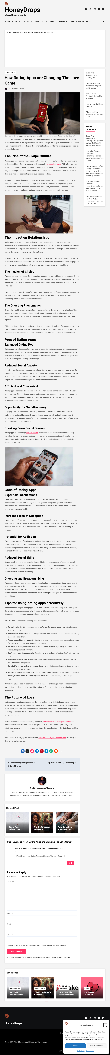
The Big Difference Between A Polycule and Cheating (42, 830)
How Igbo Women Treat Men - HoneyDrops (92, 153)
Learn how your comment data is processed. (54, 957)
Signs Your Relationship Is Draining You (15, 829)
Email (9, 924)
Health (86, 988)
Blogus (32, 1042)
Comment (11, 881)
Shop (37, 21)
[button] (105, 1025)
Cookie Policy (81, 1051)
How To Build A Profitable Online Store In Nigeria (94, 96)
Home (7, 21)
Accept (75, 1046)
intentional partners (53, 164)
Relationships (10, 72)
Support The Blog (48, 21)
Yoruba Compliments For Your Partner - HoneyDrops (94, 199)
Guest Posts (64, 988)
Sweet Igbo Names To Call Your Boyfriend (94, 188)
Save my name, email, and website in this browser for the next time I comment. (38, 945)
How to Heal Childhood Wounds (89, 994)
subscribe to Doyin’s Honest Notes (52, 738)
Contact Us (27, 21)
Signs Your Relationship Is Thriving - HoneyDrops (94, 138)
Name (10, 914)
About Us (16, 21)
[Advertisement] (55, 50)
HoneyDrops (22, 10)
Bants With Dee (77, 21)
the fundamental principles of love (57, 721)
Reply (71, 863)
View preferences (97, 1046)
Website (10, 935)
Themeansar (41, 1042)
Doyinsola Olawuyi (17, 89)
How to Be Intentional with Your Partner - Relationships (37, 848)
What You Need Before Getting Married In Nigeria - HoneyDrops (94, 168)
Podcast (89, 21)
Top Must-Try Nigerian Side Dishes (94, 158)
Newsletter (63, 21)
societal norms (32, 433)
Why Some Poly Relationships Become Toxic (65, 829)
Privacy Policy (90, 1051)
